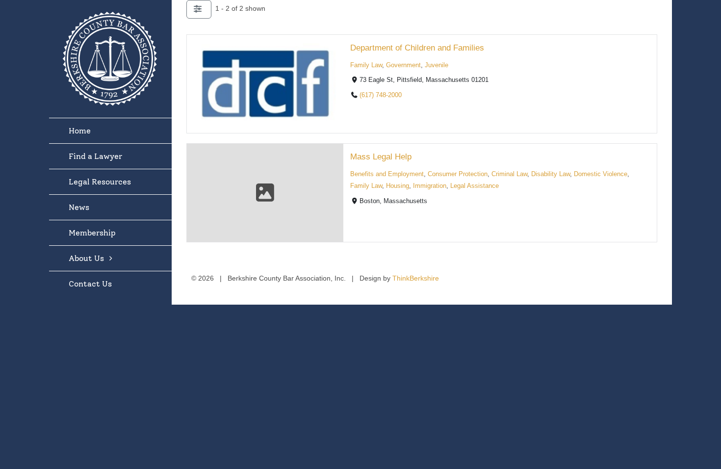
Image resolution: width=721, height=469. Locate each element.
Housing (397, 185)
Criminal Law (509, 174)
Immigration (429, 185)
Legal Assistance (474, 185)
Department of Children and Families (417, 47)
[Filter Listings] (198, 9)
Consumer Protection (458, 174)
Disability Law (550, 174)
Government (403, 65)
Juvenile (436, 65)
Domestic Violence (600, 174)
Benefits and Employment (387, 174)
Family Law (366, 65)
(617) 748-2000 (381, 95)
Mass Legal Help (381, 156)
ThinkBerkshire (415, 278)
